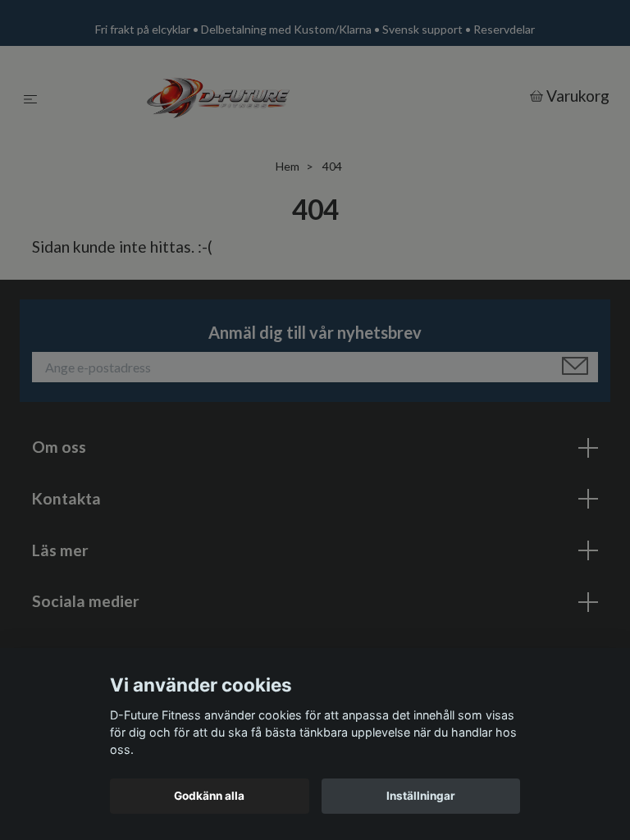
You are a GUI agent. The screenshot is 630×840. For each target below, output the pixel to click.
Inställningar (420, 795)
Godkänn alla (209, 795)
